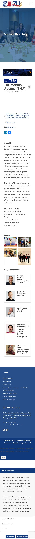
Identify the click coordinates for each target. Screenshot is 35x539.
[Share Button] (29, 87)
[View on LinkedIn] (5, 134)
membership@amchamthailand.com (13, 425)
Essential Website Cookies (8, 519)
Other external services (8, 524)
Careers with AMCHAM (9, 397)
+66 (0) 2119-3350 (10, 422)
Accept (3, 457)
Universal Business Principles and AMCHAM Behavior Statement (15, 389)
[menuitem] (29, 4)
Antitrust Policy (7, 385)
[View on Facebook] (9, 134)
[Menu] (29, 4)
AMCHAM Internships (9, 400)
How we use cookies (8, 470)
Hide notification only (22, 536)
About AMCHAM (7, 378)
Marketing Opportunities (10, 393)
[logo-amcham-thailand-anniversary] (14, 4)
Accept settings (10, 536)
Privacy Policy (7, 381)
